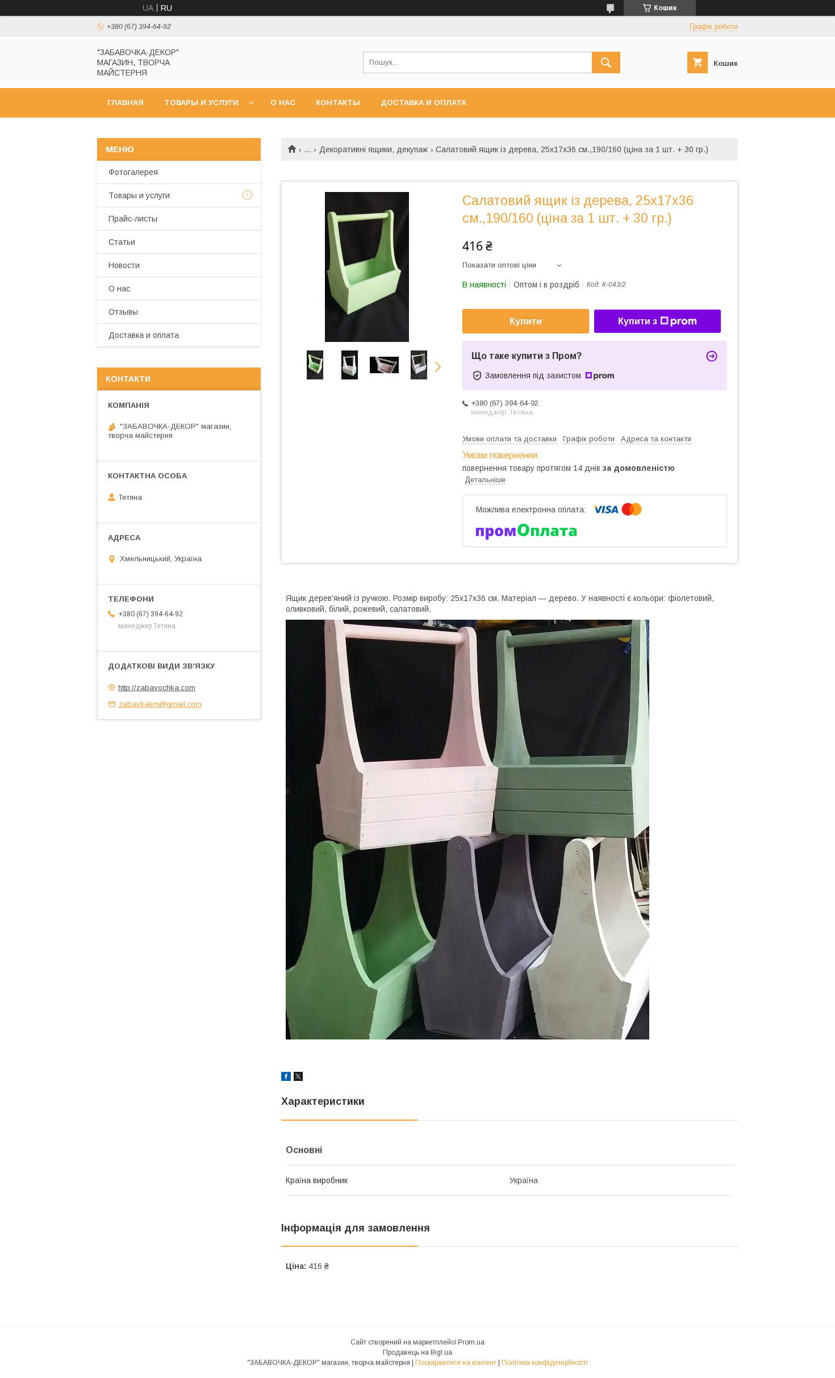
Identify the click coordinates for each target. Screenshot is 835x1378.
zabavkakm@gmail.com (160, 704)
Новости (124, 265)
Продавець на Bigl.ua (417, 1352)
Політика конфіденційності (545, 1363)
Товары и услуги (201, 102)
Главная (125, 102)
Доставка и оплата (423, 102)
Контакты (338, 102)
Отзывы (123, 311)
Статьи (121, 242)
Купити (526, 321)
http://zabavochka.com (156, 687)
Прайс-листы (132, 218)
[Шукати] (606, 62)
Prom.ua (471, 1342)
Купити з (637, 321)
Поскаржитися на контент (455, 1363)
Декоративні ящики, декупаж (373, 149)
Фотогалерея (133, 172)
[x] (298, 1078)
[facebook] (286, 1078)
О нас (282, 102)
